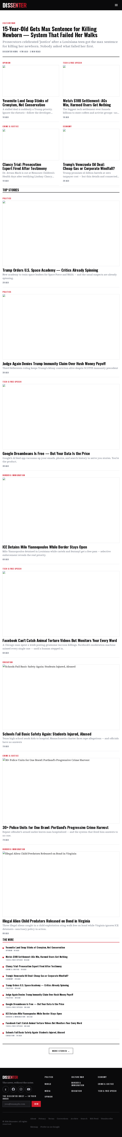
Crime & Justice (106, 1084)
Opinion (48, 1096)
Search (84, 1118)
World (48, 1084)
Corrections (62, 1118)
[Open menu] (116, 5)
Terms (51, 1118)
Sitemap (34, 1127)
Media (47, 1091)
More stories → (61, 1051)
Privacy (42, 1118)
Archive (74, 1118)
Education (76, 1091)
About (33, 1118)
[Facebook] (13, 1089)
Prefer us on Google (50, 1127)
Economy (102, 1077)
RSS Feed (94, 1118)
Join (36, 1104)
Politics (49, 1077)
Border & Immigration (77, 1084)
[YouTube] (28, 1089)
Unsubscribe (107, 1118)
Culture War (77, 1077)
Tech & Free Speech (107, 1091)
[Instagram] (21, 1089)
